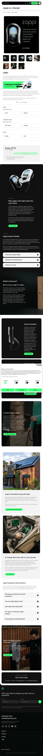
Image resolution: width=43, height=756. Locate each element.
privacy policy (19, 707)
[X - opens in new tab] (9, 726)
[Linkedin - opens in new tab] (15, 726)
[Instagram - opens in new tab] (6, 726)
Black (6, 136)
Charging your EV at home (10, 434)
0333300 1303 (21, 680)
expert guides (21, 587)
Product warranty (10, 574)
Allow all (35, 389)
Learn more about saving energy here (14, 509)
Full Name (3, 699)
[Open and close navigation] (39, 3)
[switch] (16, 383)
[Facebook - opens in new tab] (3, 726)
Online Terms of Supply (11, 158)
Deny (8, 389)
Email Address (22, 699)
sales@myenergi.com (33, 680)
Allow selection (21, 389)
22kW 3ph (25, 113)
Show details (37, 386)
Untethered (26, 125)
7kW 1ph (6, 113)
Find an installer (13, 225)
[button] (4, 16)
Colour (4, 132)
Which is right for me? (7, 109)
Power (4, 107)
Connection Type (7, 119)
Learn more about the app (30, 393)
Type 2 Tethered (8, 125)
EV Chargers (8, 12)
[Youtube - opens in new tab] (12, 726)
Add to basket (25, 153)
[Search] (25, 3)
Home (4, 12)
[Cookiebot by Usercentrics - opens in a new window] (37, 365)
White (25, 136)
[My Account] (27, 3)
